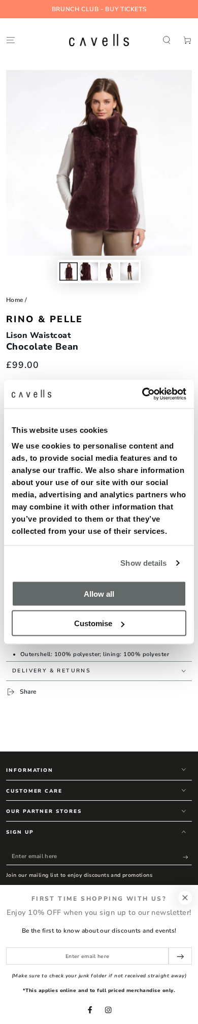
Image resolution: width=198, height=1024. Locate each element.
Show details (143, 563)
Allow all (99, 593)
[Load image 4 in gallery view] (129, 271)
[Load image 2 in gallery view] (88, 271)
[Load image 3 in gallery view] (109, 271)
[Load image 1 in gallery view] (68, 271)
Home (14, 300)
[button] (166, 40)
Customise (93, 623)
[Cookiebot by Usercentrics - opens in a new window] (142, 394)
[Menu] (10, 40)
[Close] (185, 898)
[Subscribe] (187, 857)
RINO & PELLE (44, 319)
